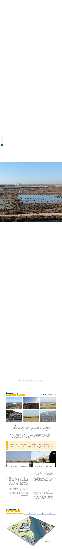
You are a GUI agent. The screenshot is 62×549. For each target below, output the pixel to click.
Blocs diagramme (14, 513)
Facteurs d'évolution (46, 513)
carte (30, 513)
